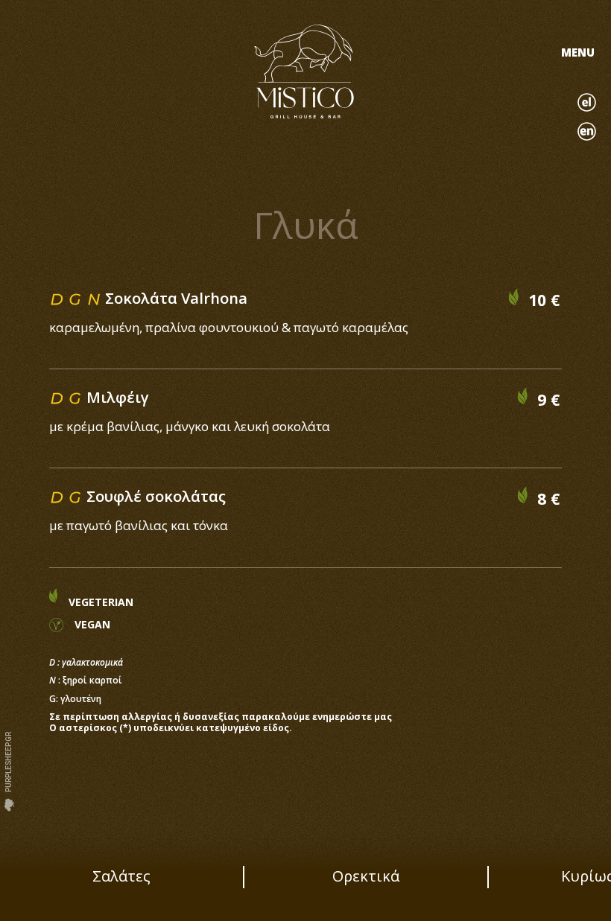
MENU (578, 52)
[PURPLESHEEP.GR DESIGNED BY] (9, 805)
